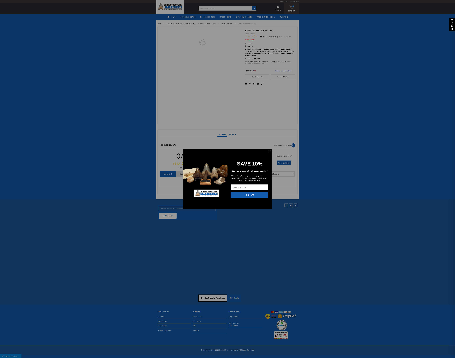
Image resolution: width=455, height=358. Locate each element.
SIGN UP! (250, 195)
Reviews (452, 23)
